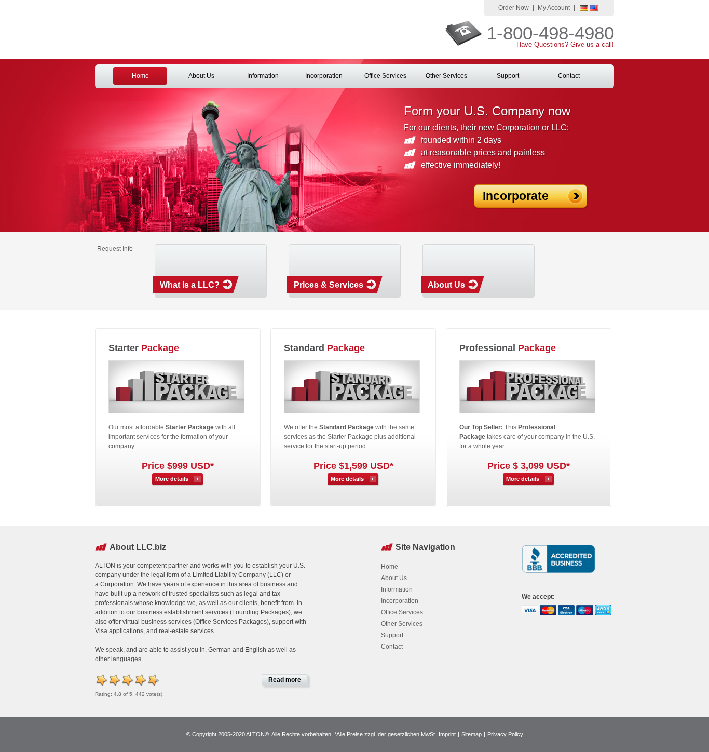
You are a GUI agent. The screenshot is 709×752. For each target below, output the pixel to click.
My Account (554, 7)
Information (263, 75)
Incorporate (516, 196)
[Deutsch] (584, 8)
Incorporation (324, 75)
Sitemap (471, 734)
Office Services (385, 75)
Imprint (447, 734)
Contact (569, 75)
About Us (201, 75)
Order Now (513, 7)
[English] (594, 8)
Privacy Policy (505, 734)
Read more (284, 679)
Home (140, 75)
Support (508, 75)
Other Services (446, 75)
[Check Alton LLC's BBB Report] (559, 574)
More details (171, 479)
